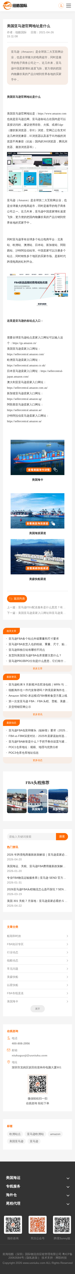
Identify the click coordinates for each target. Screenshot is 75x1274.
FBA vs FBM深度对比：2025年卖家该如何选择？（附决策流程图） (39, 736)
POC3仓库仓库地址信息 (24, 752)
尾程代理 (13, 1203)
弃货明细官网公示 (20, 706)
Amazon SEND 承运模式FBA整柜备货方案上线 (38, 695)
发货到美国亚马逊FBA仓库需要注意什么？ (35, 655)
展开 (37, 1008)
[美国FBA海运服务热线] (65, 5)
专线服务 (13, 1186)
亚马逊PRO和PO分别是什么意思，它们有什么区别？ (39, 661)
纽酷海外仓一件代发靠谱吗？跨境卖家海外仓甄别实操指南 (39, 690)
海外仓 (11, 1195)
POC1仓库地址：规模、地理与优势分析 (33, 747)
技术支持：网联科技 (53, 1257)
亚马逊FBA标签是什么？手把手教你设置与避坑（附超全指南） (39, 741)
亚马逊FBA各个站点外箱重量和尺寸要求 (34, 638)
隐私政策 (32, 1257)
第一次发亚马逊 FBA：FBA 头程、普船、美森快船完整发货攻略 (39, 701)
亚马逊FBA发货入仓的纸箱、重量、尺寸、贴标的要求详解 (39, 644)
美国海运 (13, 1178)
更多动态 (37, 760)
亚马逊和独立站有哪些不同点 (27, 649)
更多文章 (37, 668)
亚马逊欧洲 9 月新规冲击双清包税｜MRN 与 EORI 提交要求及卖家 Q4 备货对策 (39, 684)
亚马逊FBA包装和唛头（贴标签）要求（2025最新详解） (39, 730)
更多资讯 (37, 714)
